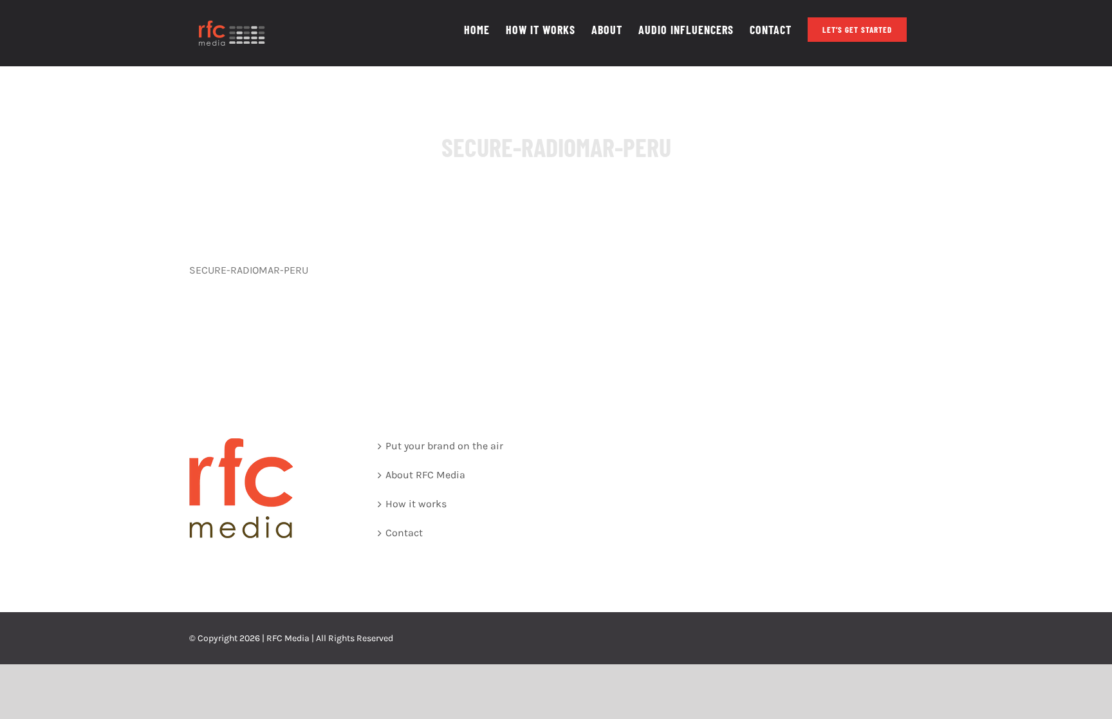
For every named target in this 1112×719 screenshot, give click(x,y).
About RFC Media (425, 475)
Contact (404, 533)
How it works (416, 504)
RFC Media (288, 638)
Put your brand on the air (444, 446)
